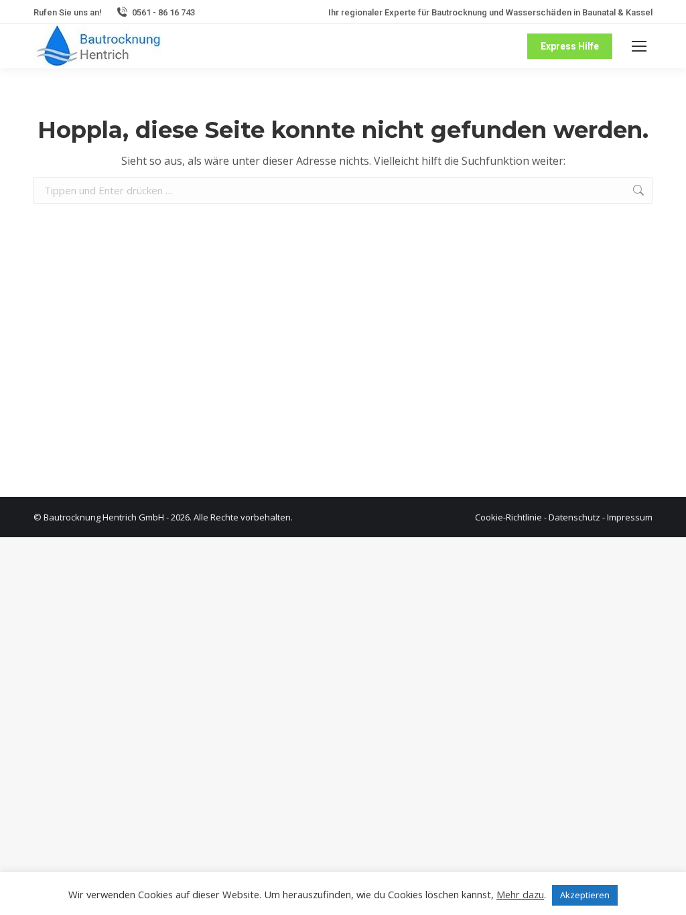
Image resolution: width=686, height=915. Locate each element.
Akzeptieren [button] (585, 895)
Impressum (630, 517)
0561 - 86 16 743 (163, 12)
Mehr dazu (520, 894)
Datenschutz (574, 517)
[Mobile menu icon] (639, 46)
